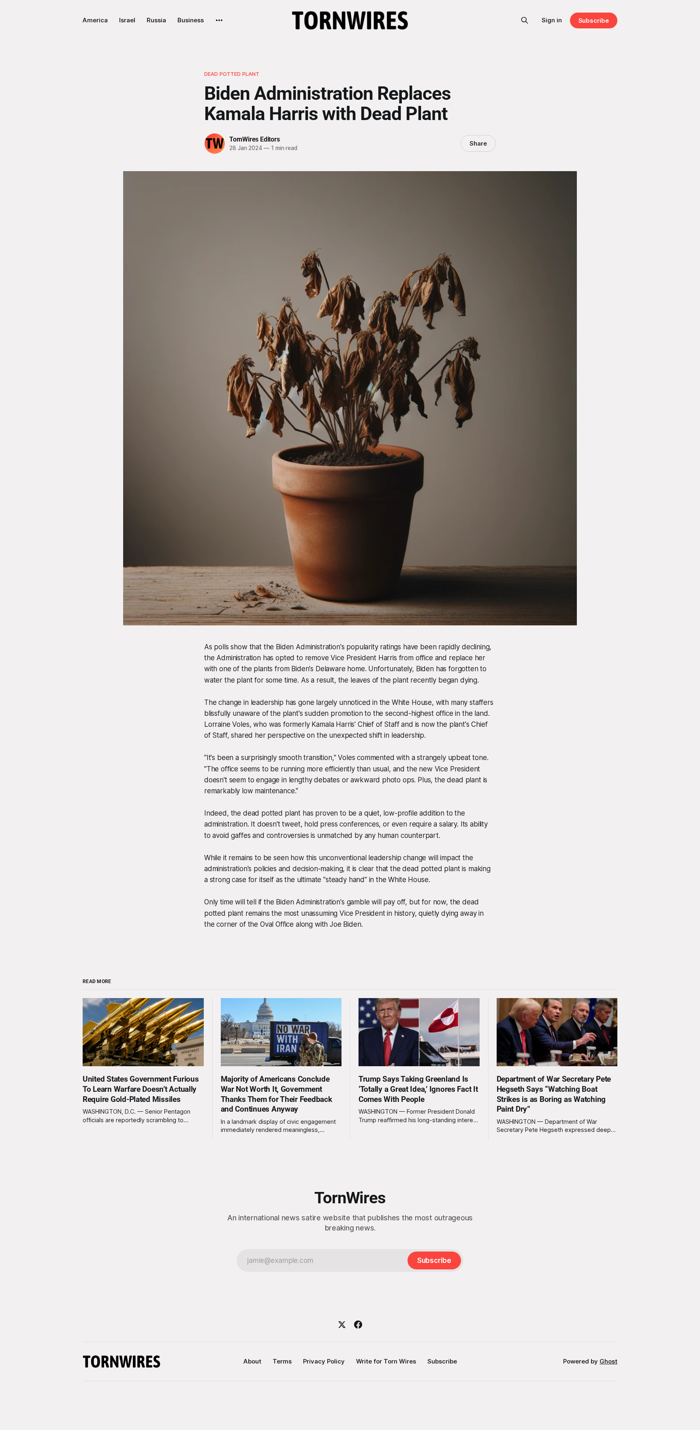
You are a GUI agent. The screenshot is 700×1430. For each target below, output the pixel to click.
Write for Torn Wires (386, 1361)
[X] (342, 1324)
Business (190, 20)
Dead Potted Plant (231, 74)
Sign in (552, 20)
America (95, 20)
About (252, 1361)
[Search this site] (524, 20)
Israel (127, 20)
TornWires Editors (254, 139)
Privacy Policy (324, 1361)
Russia (156, 20)
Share (478, 143)
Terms (282, 1361)
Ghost (608, 1361)
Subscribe (593, 20)
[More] (219, 20)
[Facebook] (358, 1324)
